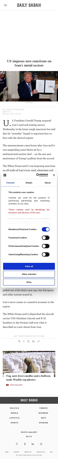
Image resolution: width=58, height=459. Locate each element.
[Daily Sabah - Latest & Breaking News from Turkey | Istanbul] (29, 5)
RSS (51, 452)
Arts (43, 418)
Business (43, 413)
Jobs (6, 452)
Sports (14, 423)
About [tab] (48, 182)
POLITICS (14, 408)
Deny (29, 282)
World (14, 413)
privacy (16, 452)
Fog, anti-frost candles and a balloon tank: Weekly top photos (28, 378)
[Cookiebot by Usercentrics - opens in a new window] (36, 175)
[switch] (46, 237)
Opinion (43, 423)
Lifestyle (14, 418)
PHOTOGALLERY (16, 385)
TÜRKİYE (43, 408)
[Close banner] (54, 175)
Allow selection (29, 274)
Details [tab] (29, 182)
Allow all (29, 266)
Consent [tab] (10, 182)
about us (28, 452)
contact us (41, 452)
